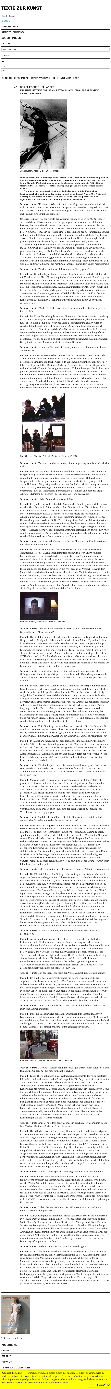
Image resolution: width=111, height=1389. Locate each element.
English (4, 16)
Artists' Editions (12, 32)
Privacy (6, 1362)
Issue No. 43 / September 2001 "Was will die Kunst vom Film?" (40, 78)
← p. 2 (4, 66)
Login (5, 55)
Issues (5, 21)
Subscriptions (11, 38)
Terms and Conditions (15, 1367)
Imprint (6, 1356)
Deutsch (12, 16)
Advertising (9, 1345)
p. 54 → (4, 71)
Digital (6, 43)
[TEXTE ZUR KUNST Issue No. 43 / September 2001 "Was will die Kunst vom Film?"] (15, 1314)
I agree (100, 1385)
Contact (7, 1350)
